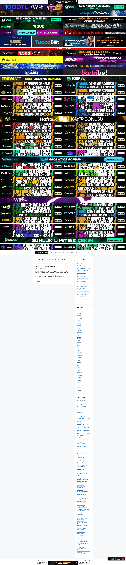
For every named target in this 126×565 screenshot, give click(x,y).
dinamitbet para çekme (81, 505)
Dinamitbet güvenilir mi (83, 479)
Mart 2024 (79, 340)
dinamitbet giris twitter (81, 457)
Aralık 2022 (79, 365)
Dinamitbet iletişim (80, 482)
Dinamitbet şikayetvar (83, 543)
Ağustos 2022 (79, 372)
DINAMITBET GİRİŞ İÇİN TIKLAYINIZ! (63, 48)
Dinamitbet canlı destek (81, 436)
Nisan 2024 (79, 338)
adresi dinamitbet (80, 412)
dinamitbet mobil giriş (85, 495)
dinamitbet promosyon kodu (82, 507)
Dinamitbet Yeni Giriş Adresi (81, 533)
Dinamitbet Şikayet (62, 252)
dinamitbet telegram (80, 519)
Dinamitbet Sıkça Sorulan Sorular (82, 518)
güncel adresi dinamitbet (81, 548)
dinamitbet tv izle (81, 523)
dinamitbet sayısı (87, 513)
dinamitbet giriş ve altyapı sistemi (81, 463)
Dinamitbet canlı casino (83, 433)
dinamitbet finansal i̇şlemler (81, 452)
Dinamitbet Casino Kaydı (82, 281)
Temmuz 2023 (79, 353)
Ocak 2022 (79, 384)
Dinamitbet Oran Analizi (81, 276)
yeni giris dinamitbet (81, 554)
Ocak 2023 (79, 363)
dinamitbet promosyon (80, 506)
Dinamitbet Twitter (70, 252)
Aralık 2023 (79, 345)
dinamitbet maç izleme (82, 494)
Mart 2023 (79, 360)
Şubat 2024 (79, 342)
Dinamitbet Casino (80, 444)
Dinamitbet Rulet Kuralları (81, 510)
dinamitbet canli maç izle (82, 428)
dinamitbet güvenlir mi (82, 481)
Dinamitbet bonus (81, 426)
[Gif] (63, 119)
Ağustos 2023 (79, 352)
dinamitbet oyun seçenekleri (81, 502)
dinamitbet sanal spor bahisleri (81, 513)
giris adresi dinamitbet (81, 544)
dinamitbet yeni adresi (81, 530)
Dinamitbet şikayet (82, 541)
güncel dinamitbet (80, 549)
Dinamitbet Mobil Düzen (81, 292)
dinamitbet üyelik (80, 539)
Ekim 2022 (79, 368)
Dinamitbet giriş (82, 459)
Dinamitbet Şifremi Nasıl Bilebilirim (83, 268)
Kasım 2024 (79, 327)
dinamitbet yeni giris (81, 532)
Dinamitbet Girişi (80, 462)
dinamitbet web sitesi (81, 526)
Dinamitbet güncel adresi (82, 470)
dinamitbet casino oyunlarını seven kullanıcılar (82, 449)
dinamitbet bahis (79, 421)
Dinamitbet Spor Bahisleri (82, 516)
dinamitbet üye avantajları (80, 538)
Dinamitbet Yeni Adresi (80, 252)
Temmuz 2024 (79, 333)
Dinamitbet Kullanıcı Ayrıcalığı (82, 278)
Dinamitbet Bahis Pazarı (45, 267)
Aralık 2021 (79, 385)
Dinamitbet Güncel (81, 466)
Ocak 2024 (79, 343)
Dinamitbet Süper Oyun (81, 273)
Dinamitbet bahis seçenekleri (81, 422)
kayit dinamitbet (80, 551)
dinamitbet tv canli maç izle (82, 522)
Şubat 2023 (79, 362)
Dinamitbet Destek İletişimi (82, 266)
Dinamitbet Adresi (80, 261)
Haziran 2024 (79, 335)
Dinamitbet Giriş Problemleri (82, 283)
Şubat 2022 (79, 382)
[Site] (31, 85)
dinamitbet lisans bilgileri (80, 493)
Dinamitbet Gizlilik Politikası (82, 294)
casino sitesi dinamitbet (81, 416)
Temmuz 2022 (79, 373)
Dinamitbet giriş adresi (83, 461)
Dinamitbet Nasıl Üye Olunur (81, 501)
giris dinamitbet (80, 545)
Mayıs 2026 (79, 313)
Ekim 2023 (79, 348)
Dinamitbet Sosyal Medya (82, 286)
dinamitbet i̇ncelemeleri (80, 485)
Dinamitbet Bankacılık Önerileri (83, 279)
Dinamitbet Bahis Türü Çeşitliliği (83, 296)
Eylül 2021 (79, 390)
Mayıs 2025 (79, 320)
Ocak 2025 (79, 323)
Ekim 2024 (79, 328)
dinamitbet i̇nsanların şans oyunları (81, 486)
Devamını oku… (62, 276)
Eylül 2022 (79, 370)
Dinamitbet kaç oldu (82, 491)
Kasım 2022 (79, 367)
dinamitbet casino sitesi (82, 450)
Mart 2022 (79, 380)
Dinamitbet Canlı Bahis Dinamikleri (83, 291)
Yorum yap (38, 281)
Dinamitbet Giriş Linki (81, 274)
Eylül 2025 (79, 317)
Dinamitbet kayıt (80, 487)
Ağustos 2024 (79, 332)
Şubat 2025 (79, 322)
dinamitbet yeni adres (80, 529)
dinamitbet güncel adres (81, 468)
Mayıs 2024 (79, 337)
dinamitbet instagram (80, 483)
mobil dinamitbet (87, 551)
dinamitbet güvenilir (80, 478)
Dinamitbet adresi (82, 420)
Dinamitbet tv (80, 521)
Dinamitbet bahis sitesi (83, 424)
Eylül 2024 (79, 330)
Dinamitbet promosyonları (83, 509)
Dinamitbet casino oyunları (82, 447)
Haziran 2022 (79, 375)
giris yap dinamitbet (80, 547)
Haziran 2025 (79, 318)
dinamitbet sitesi (80, 514)
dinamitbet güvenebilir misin (81, 476)
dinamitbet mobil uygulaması (81, 498)
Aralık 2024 (79, 325)
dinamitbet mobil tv (79, 497)
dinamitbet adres (87, 418)
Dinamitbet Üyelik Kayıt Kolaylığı (83, 284)
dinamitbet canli (87, 427)
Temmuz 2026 (79, 310)
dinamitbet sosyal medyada (80, 515)
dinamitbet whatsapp (81, 528)
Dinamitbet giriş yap (82, 465)
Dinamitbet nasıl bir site (83, 500)
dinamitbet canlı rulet (80, 442)
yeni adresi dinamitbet (81, 553)
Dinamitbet (88, 252)
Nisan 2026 (79, 315)
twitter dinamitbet (80, 552)
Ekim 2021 (79, 389)
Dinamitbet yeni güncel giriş (81, 536)
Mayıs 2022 (79, 377)
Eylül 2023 (79, 350)
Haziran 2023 (79, 355)
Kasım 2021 (79, 387)
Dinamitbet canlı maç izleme (82, 439)
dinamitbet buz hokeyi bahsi (80, 427)
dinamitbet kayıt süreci (80, 490)
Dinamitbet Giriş (54, 252)
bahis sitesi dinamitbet (81, 413)
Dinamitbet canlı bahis (83, 430)
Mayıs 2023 (79, 357)
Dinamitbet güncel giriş (82, 474)
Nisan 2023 (79, 358)
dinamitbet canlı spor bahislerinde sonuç (82, 443)
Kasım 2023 (79, 347)
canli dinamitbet (80, 415)
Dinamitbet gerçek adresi (82, 455)
